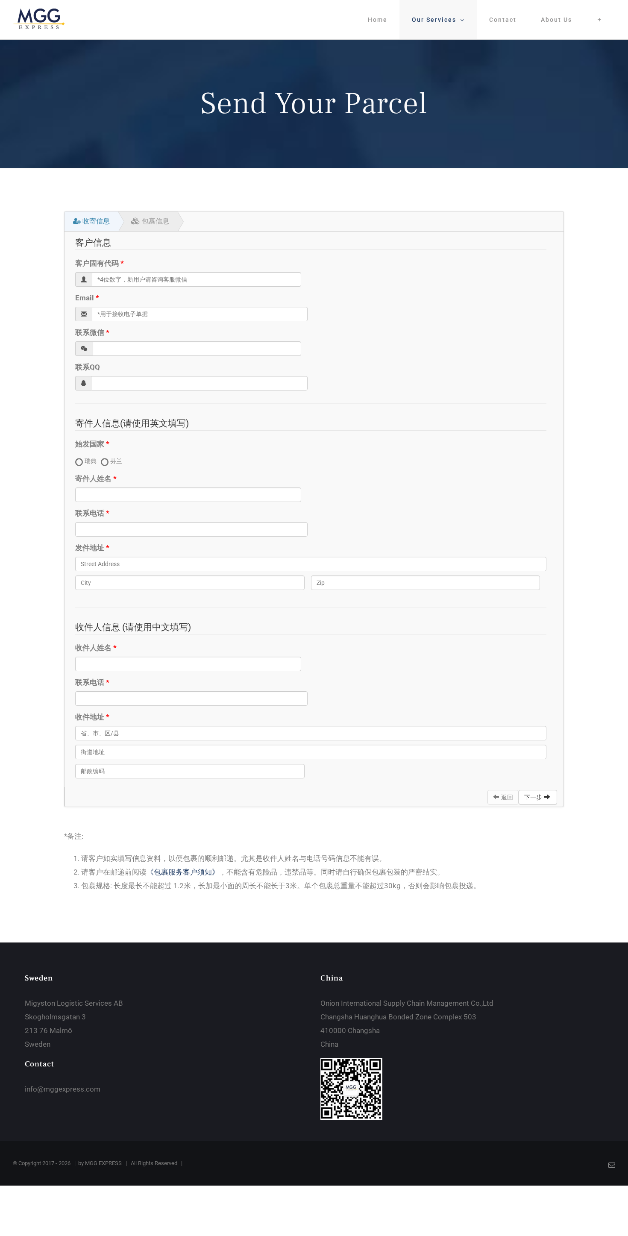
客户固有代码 (97, 263)
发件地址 (89, 547)
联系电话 (89, 513)
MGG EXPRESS (103, 1163)
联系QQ (87, 367)
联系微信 (89, 332)
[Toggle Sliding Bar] (599, 19)
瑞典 (91, 461)
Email (84, 298)
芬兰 (116, 461)
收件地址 (89, 717)
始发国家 (89, 444)
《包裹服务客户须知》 (183, 872)
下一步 (533, 797)
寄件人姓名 (93, 478)
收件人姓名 (93, 647)
